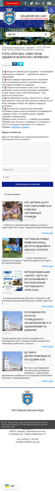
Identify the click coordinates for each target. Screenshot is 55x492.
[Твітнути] (20, 64)
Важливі (15, 127)
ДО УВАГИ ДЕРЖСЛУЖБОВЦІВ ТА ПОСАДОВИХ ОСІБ (37, 356)
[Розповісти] (14, 64)
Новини (25, 127)
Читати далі (47, 233)
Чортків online (12, 3)
